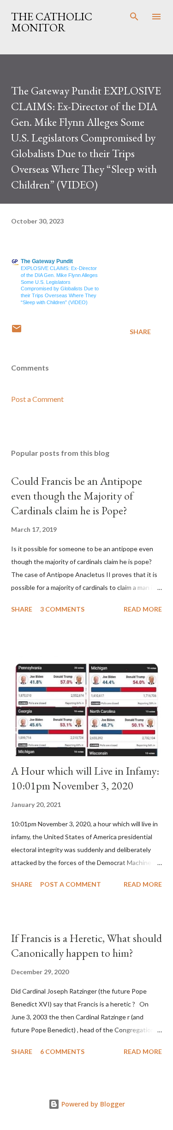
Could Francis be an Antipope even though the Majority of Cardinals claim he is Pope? (76, 496)
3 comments (62, 609)
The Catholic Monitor (51, 22)
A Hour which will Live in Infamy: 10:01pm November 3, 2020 (85, 778)
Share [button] (140, 331)
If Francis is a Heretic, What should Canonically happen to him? (86, 945)
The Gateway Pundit (47, 261)
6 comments (62, 1051)
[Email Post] (16, 331)
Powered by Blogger (92, 1104)
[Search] (134, 16)
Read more (143, 609)
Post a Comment (37, 398)
